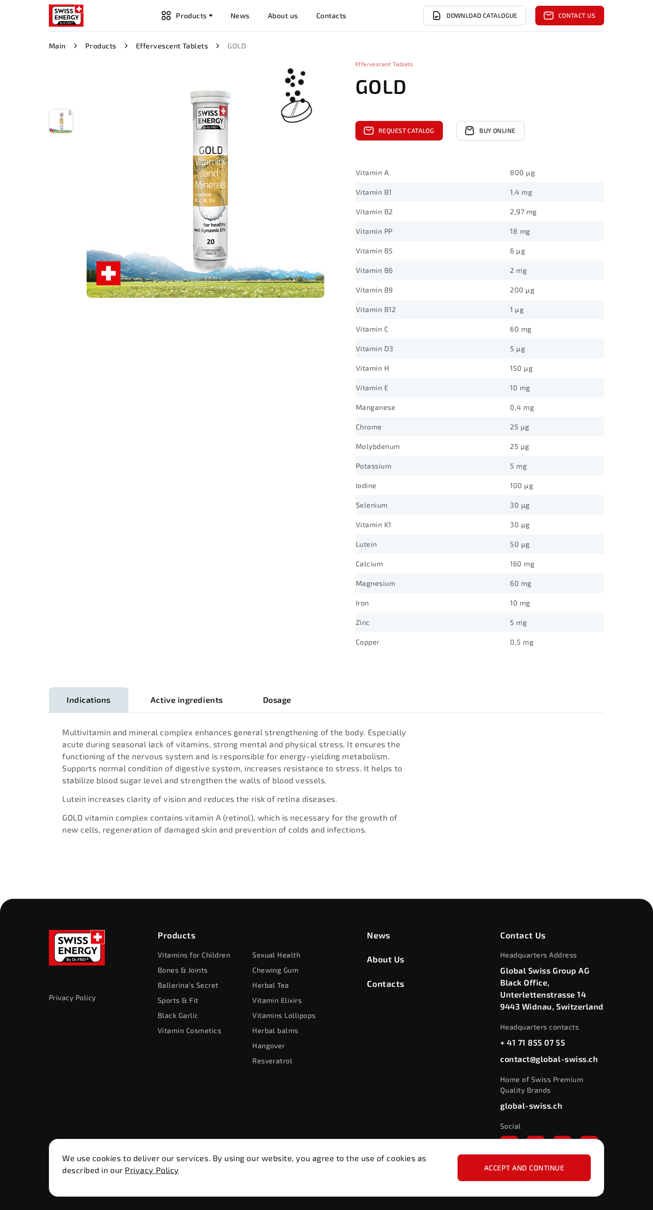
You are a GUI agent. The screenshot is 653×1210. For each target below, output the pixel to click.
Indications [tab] (89, 700)
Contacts (386, 983)
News (378, 935)
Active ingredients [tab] (187, 700)
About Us (386, 959)
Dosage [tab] (277, 700)
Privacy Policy (152, 1170)
